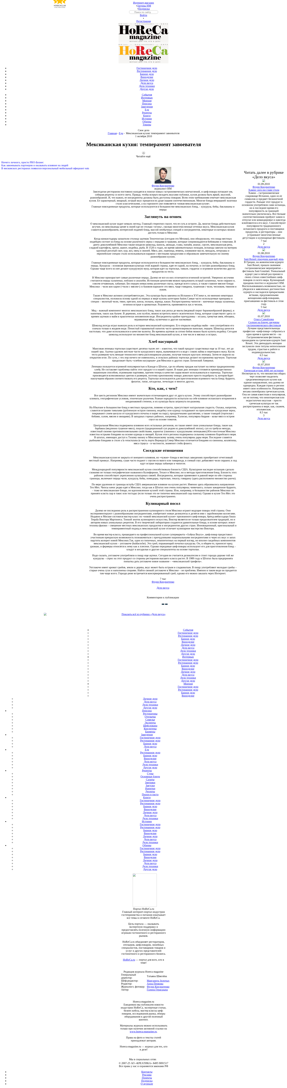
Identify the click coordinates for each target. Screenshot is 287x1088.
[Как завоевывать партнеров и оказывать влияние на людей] (143, 162)
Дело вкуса (163, 587)
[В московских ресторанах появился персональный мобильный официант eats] (143, 165)
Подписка (144, 8)
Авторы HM (144, 5)
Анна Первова (155, 983)
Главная (112, 133)
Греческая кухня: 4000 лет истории (264, 370)
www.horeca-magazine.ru (143, 1031)
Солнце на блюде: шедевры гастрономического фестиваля (264, 324)
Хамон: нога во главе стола (263, 190)
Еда (121, 133)
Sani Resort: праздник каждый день (264, 259)
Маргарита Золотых (158, 980)
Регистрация (143, 21)
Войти (143, 15)
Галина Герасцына (157, 989)
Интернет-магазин (143, 2)
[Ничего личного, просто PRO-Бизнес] (143, 159)
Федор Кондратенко (163, 185)
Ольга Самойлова (264, 319)
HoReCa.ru (129, 959)
